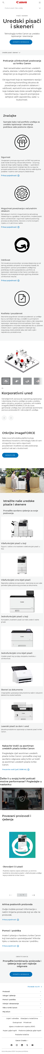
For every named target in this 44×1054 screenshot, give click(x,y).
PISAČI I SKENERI (22, 16)
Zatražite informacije (21, 42)
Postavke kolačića (22, 1035)
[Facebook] (11, 1045)
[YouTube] (32, 1045)
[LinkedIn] (22, 1045)
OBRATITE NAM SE (22, 956)
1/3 (2, 388)
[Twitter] (27, 1045)
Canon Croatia (21, 1040)
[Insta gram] (17, 1045)
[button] (10, 895)
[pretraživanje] (3, 2)
